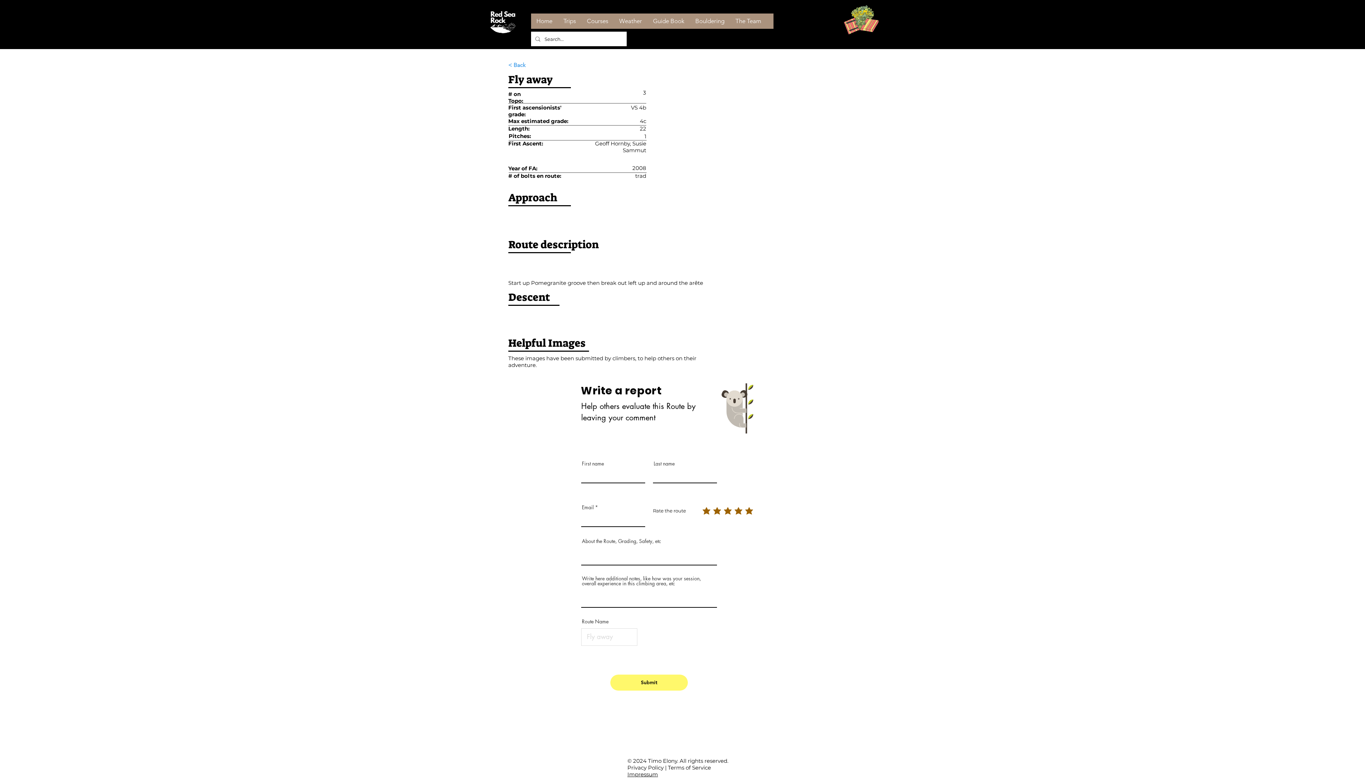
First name (593, 463)
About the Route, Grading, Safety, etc (621, 541)
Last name (664, 463)
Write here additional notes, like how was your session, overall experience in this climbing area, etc (641, 581)
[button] (531, 65)
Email (588, 507)
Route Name (595, 621)
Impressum (642, 774)
